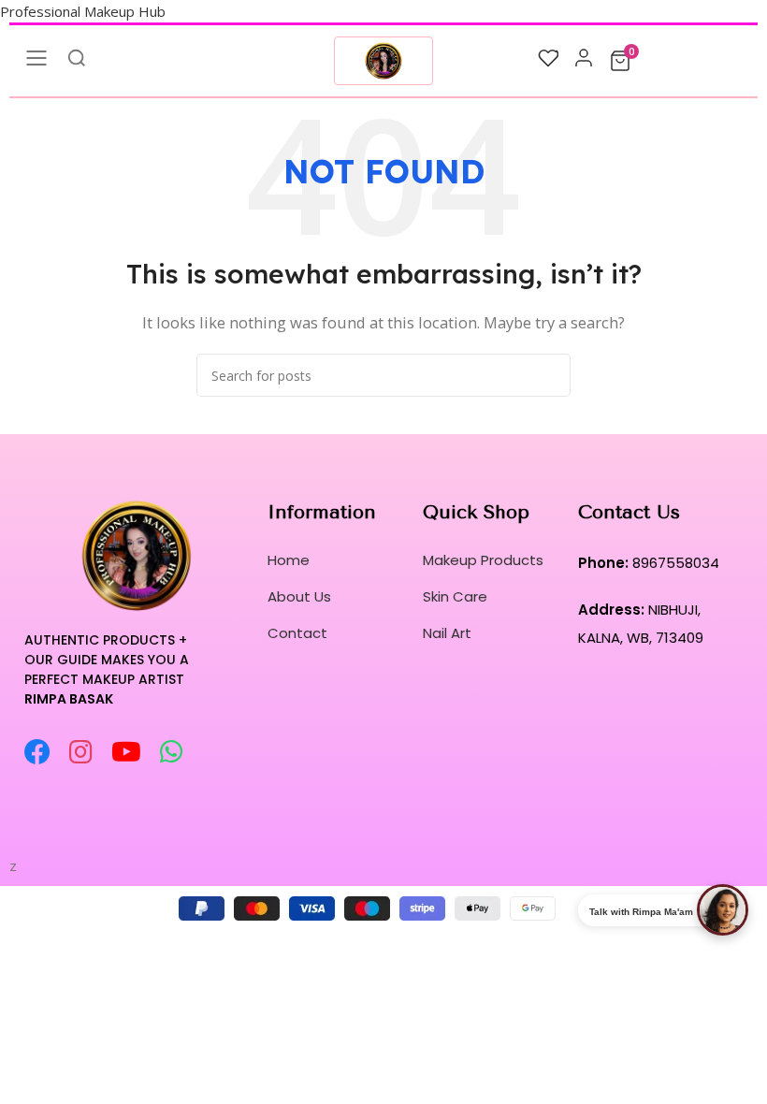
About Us (299, 596)
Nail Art (447, 633)
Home (289, 560)
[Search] (549, 375)
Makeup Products (483, 560)
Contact (297, 633)
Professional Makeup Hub (83, 11)
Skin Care (455, 596)
